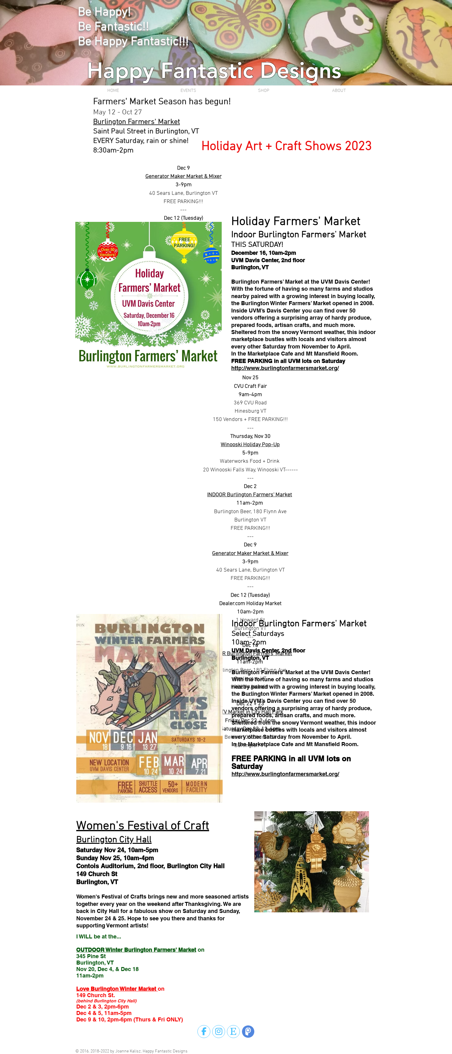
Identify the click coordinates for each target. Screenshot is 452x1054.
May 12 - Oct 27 (117, 112)
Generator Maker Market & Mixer (183, 176)
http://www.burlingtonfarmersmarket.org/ (285, 368)
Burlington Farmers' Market (136, 122)
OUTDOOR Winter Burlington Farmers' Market (136, 949)
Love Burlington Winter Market (117, 988)
